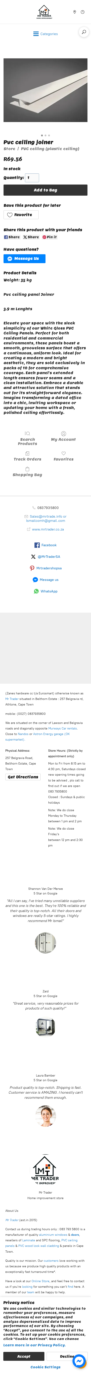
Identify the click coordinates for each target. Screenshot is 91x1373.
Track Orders (27, 459)
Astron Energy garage (47, 734)
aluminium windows (53, 1235)
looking (27, 1287)
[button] (21, 214)
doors (75, 1235)
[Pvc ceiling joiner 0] (45, 90)
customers (51, 1261)
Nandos (23, 734)
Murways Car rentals (62, 728)
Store (9, 149)
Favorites (64, 459)
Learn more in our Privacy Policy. (34, 1345)
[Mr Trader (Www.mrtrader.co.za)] (44, 12)
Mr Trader (12, 699)
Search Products (27, 441)
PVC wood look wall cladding (38, 1246)
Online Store (40, 1281)
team (30, 1292)
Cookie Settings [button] (45, 1367)
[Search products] (84, 32)
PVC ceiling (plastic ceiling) (50, 149)
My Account (63, 439)
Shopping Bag (27, 475)
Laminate (28, 1240)
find (70, 1287)
